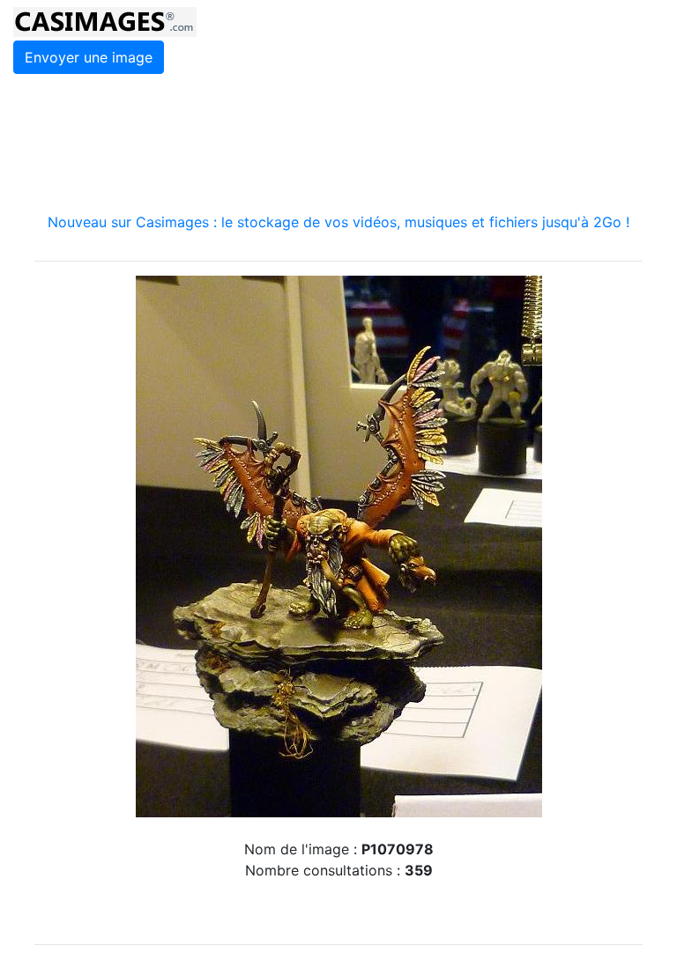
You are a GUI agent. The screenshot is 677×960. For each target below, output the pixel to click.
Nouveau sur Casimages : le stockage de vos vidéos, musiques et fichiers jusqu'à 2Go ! (338, 222)
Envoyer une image (89, 57)
